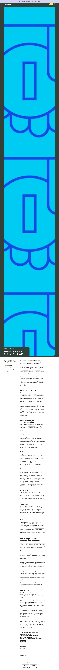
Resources (5, 348)
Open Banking (35, 658)
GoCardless (12, 360)
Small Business (11, 348)
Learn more (38, 1)
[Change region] (54, 4)
